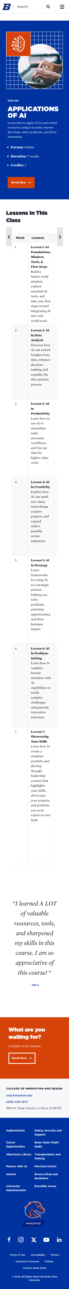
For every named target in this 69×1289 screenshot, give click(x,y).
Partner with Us (16, 1166)
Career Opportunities (15, 1144)
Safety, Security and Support (48, 1132)
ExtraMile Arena (45, 1186)
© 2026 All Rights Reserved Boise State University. (35, 1278)
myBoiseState (15, 1130)
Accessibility (38, 1254)
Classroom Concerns (27, 1261)
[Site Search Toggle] (48, 6)
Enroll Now (18, 182)
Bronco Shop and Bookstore (46, 1176)
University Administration (16, 1188)
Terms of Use (17, 1254)
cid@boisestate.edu (19, 1095)
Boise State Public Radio (46, 1144)
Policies (49, 1261)
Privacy (55, 1254)
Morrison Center (45, 1166)
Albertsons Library (18, 1154)
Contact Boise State (34, 1267)
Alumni (11, 1174)
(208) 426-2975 (17, 1101)
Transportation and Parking (47, 1156)
